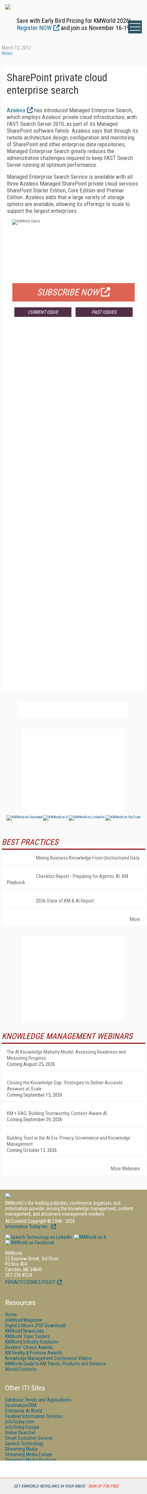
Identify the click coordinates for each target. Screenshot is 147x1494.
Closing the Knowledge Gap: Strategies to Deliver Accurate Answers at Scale (65, 1086)
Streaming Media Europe (28, 1454)
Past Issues (104, 312)
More (135, 919)
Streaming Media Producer (30, 1460)
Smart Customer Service (28, 1438)
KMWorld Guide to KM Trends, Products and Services (55, 1363)
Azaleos (16, 110)
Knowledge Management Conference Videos (48, 1358)
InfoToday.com (19, 1421)
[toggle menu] (135, 26)
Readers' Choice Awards (29, 1347)
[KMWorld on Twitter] (89, 1237)
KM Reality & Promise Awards (33, 1353)
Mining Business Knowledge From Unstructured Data (87, 858)
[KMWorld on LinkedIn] (38, 1237)
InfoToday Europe (22, 1427)
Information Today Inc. (27, 1226)
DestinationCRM (20, 1405)
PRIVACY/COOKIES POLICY (30, 1282)
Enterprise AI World (23, 1411)
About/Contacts (21, 1369)
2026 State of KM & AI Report (65, 901)
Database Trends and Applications (38, 1400)
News (7, 53)
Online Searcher (20, 1432)
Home (11, 1314)
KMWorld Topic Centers (27, 1336)
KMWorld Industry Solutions (31, 1342)
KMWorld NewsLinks (24, 1331)
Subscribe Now (68, 292)
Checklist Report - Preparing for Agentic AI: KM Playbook (67, 879)
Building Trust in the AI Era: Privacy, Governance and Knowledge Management (68, 1141)
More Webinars (125, 1169)
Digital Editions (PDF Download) (35, 1325)
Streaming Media (21, 1449)
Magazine (23, 1320)
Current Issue (43, 312)
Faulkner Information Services (34, 1416)
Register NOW (34, 27)
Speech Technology (24, 1443)
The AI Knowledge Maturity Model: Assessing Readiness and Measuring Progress (66, 1055)
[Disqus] (73, 423)
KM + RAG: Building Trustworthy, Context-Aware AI (57, 1113)
